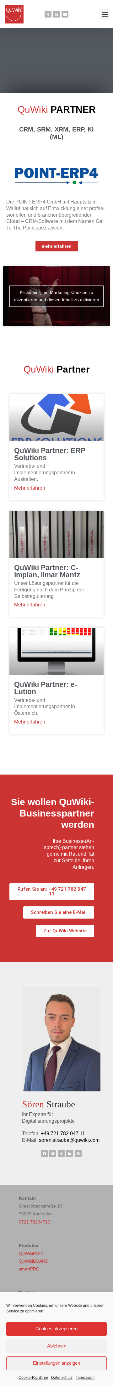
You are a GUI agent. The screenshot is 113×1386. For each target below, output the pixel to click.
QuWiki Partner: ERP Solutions (49, 454)
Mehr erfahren (29, 488)
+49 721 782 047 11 (63, 1133)
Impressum (85, 1377)
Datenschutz (62, 1377)
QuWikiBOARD (33, 1261)
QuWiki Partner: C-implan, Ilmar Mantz (47, 571)
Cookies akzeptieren (56, 1328)
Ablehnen (56, 1345)
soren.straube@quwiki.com (69, 1140)
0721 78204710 (34, 1221)
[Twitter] (52, 1153)
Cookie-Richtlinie (33, 1377)
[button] (105, 14)
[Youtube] (65, 14)
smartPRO (29, 1268)
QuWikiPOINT (32, 1253)
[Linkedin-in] (56, 14)
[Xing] (48, 14)
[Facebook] (44, 1153)
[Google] (78, 1153)
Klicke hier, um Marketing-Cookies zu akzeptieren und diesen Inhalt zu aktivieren (56, 296)
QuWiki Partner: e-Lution (45, 688)
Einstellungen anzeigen (56, 1363)
